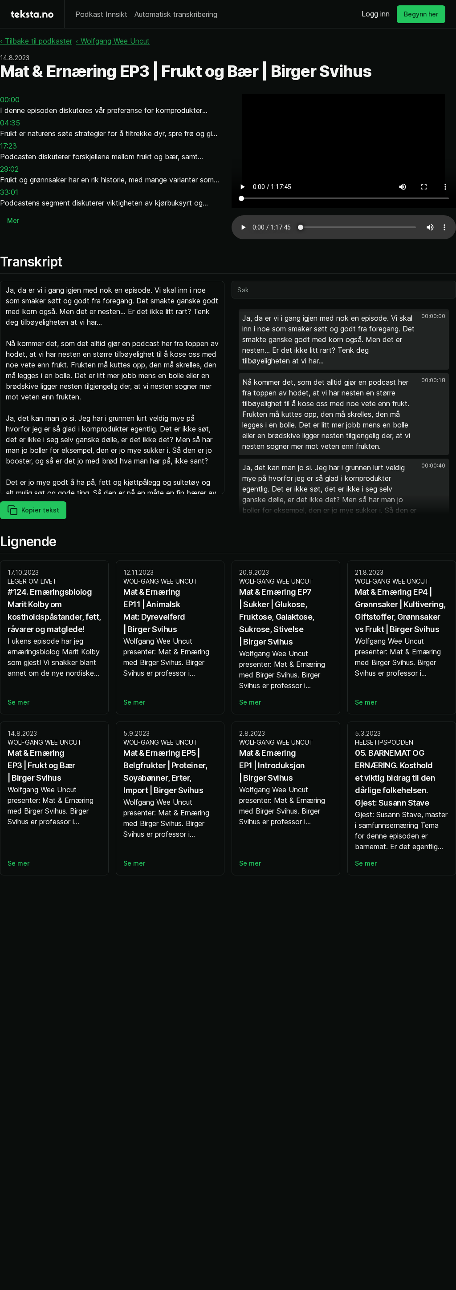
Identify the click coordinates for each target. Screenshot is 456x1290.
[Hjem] (32, 14)
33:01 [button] (9, 192)
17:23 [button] (8, 145)
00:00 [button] (10, 99)
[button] (344, 339)
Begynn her (421, 14)
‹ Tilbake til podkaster (36, 40)
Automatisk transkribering (175, 14)
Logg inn (376, 13)
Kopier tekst (40, 510)
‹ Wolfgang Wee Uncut (113, 40)
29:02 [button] (9, 169)
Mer (13, 220)
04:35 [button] (10, 122)
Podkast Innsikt (101, 14)
